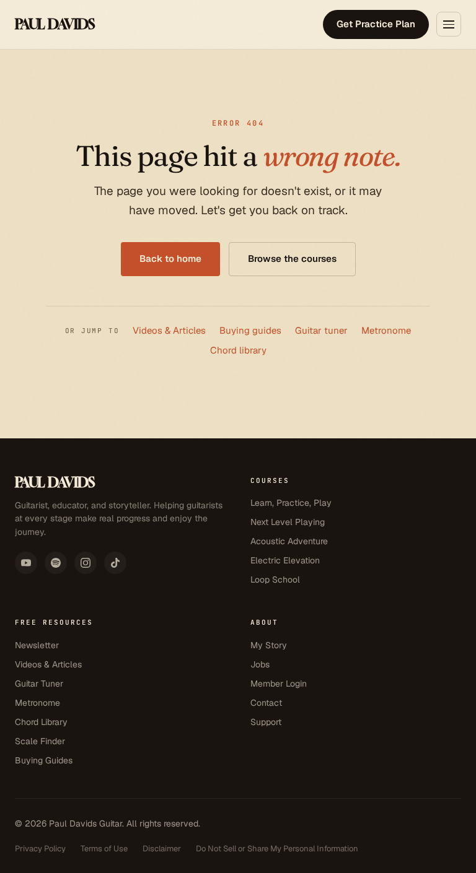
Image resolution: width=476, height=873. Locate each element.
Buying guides (250, 330)
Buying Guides (44, 760)
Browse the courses (292, 258)
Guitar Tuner (39, 683)
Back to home (170, 258)
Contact (266, 702)
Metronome (386, 330)
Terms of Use (104, 848)
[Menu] (448, 24)
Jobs (260, 664)
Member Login (278, 683)
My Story (268, 645)
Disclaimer (162, 848)
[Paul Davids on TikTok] (115, 563)
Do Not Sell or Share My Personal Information (277, 848)
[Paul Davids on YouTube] (26, 563)
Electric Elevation (285, 560)
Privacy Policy (40, 848)
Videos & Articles (169, 330)
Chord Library (41, 721)
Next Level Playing (287, 522)
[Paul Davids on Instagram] (85, 563)
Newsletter (37, 645)
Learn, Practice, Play (291, 502)
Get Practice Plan (376, 24)
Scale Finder (40, 741)
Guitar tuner (321, 330)
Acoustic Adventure (289, 541)
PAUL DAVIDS (55, 24)
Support (265, 721)
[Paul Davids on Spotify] (56, 563)
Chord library (238, 350)
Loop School (275, 579)
